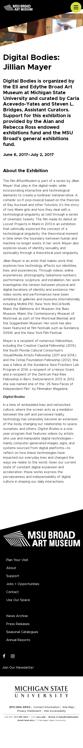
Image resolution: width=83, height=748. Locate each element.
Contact (12, 592)
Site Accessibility (55, 711)
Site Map (68, 707)
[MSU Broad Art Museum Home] (41, 540)
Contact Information (46, 707)
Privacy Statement (29, 711)
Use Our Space (18, 600)
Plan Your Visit (17, 560)
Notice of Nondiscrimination (63, 717)
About (11, 568)
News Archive (17, 616)
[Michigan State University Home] (42, 691)
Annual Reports (18, 640)
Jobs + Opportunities (22, 584)
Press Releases (18, 624)
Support (12, 576)
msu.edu (41, 717)
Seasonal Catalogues (22, 632)
